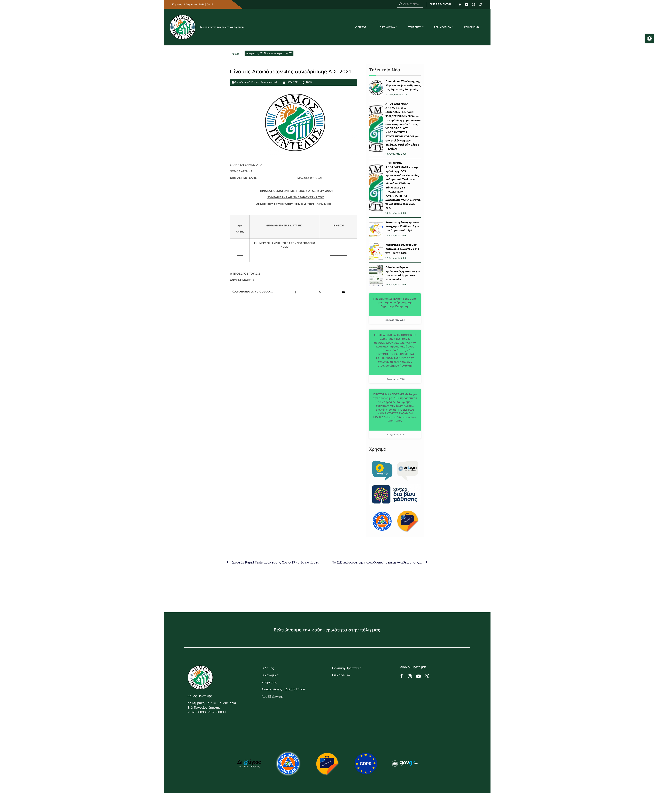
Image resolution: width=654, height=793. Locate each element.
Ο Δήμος (267, 668)
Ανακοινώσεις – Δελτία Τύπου (283, 689)
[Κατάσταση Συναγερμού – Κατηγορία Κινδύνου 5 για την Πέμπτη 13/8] (376, 251)
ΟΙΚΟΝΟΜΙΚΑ (387, 27)
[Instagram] (473, 4)
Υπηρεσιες (414, 27)
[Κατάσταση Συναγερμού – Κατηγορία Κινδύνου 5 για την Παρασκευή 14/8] (376, 228)
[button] (649, 38)
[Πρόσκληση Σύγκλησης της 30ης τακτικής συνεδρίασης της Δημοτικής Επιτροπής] (376, 87)
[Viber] (480, 4)
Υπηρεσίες (269, 682)
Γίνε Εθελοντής (272, 696)
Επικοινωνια (471, 27)
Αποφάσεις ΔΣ (242, 82)
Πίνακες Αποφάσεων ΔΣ (264, 82)
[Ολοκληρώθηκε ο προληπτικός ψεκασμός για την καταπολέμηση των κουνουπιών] (376, 275)
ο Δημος (360, 27)
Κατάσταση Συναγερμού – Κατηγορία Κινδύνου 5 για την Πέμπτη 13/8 (402, 249)
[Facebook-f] (459, 4)
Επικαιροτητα (442, 27)
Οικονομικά (270, 675)
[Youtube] (466, 4)
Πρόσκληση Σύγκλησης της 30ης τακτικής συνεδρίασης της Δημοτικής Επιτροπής (403, 85)
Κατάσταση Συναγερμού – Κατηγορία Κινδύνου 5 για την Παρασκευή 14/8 (402, 226)
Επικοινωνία (341, 675)
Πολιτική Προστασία (347, 668)
